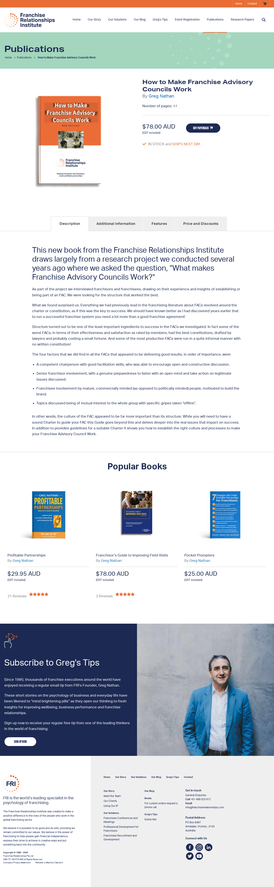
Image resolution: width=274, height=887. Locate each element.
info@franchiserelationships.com (204, 807)
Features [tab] (159, 223)
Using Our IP (111, 806)
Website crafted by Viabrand (49, 863)
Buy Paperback (201, 128)
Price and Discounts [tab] (200, 223)
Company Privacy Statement (17, 863)
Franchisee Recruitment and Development (120, 837)
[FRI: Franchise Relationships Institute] (36, 19)
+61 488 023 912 (201, 799)
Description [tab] (70, 223)
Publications (215, 19)
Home (238, 3)
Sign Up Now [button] (20, 742)
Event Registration (187, 19)
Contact (252, 3)
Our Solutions (117, 19)
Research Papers (242, 19)
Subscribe (150, 819)
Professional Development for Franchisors (121, 829)
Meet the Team (112, 796)
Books (148, 798)
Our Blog (156, 777)
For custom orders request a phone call (160, 805)
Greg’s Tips (160, 19)
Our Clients (110, 801)
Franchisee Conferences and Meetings (121, 820)
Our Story (94, 19)
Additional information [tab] (115, 223)
